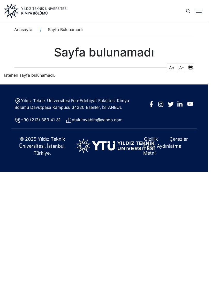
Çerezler (179, 139)
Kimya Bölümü (34, 13)
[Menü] (199, 11)
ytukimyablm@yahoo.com (97, 119)
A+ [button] (172, 67)
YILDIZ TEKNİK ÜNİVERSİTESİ (44, 8)
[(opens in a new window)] (115, 145)
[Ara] (188, 11)
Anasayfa (23, 29)
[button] (189, 67)
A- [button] (181, 67)
